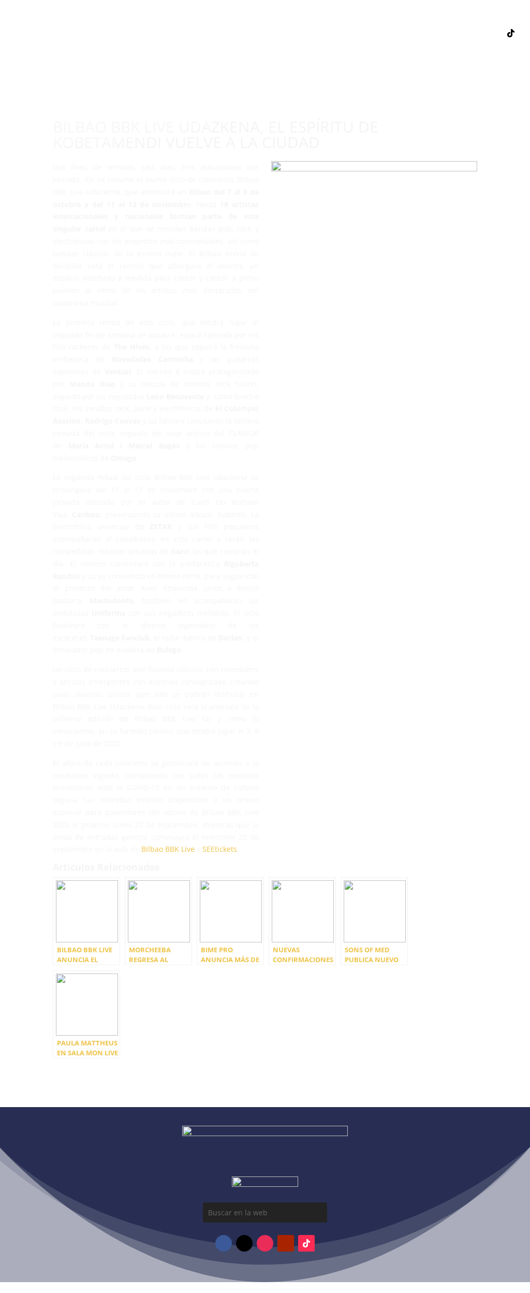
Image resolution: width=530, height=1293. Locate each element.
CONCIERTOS (210, 49)
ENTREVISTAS (321, 49)
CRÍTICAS (372, 49)
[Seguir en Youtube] (469, 33)
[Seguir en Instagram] (448, 33)
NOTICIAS (158, 49)
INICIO (167, 33)
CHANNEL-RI (250, 64)
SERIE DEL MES (348, 33)
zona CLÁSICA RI (483, 70)
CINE (293, 64)
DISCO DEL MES (217, 33)
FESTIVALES (265, 49)
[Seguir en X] (490, 33)
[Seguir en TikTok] (511, 33)
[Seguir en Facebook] (428, 33)
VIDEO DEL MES (283, 33)
